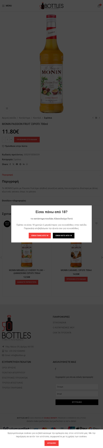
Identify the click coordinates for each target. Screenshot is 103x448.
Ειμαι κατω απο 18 (64, 236)
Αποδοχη (51, 443)
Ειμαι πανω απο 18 (39, 236)
